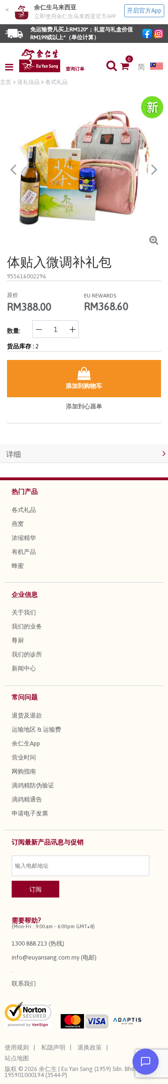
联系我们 (24, 983)
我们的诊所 (27, 654)
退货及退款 (27, 715)
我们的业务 (27, 626)
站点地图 (17, 1058)
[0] (129, 67)
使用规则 (17, 1047)
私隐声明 (53, 1047)
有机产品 (24, 551)
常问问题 (25, 697)
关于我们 (24, 612)
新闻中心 (24, 668)
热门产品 (25, 491)
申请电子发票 (30, 813)
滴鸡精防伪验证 (33, 785)
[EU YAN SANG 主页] (39, 60)
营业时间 (24, 757)
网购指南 (24, 771)
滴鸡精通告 (27, 799)
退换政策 (89, 1047)
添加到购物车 (84, 385)
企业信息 (25, 594)
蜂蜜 (18, 565)
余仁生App (26, 743)
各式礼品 (24, 509)
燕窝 (18, 523)
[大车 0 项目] (129, 67)
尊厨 (18, 640)
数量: (14, 330)
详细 (13, 454)
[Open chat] (146, 1062)
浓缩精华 (24, 537)
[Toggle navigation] (12, 67)
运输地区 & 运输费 (36, 729)
